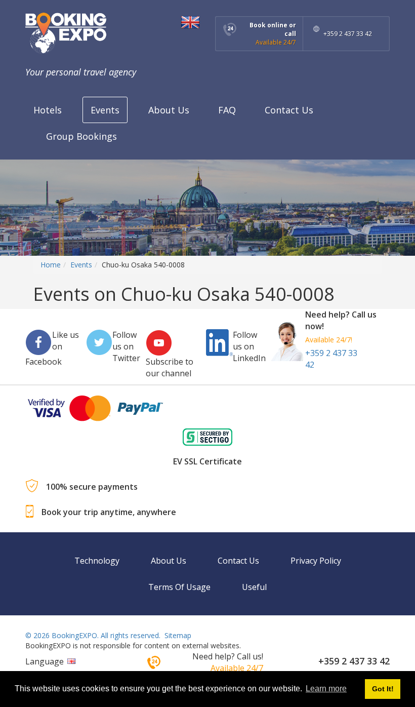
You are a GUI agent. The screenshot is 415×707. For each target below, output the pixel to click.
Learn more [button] (326, 688)
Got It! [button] (383, 689)
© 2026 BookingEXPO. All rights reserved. (92, 635)
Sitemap (177, 635)
